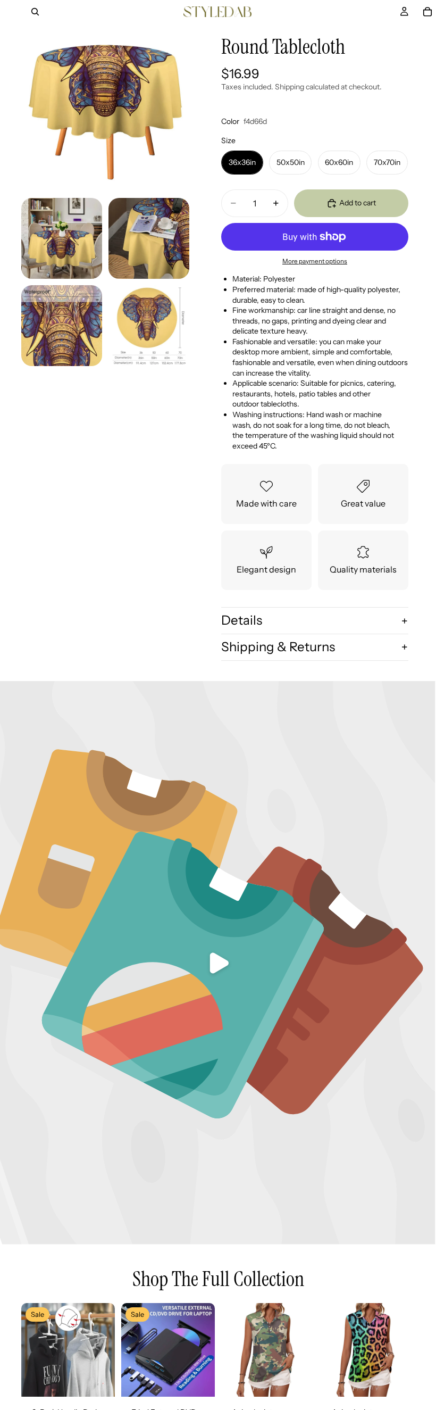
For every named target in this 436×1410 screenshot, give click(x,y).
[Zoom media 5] (148, 325)
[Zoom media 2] (61, 238)
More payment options (314, 261)
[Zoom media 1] (105, 107)
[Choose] (298, 1380)
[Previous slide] (33, 1350)
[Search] (35, 11)
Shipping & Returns (278, 646)
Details (241, 620)
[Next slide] (103, 1350)
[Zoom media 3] (148, 238)
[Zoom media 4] (61, 325)
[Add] (98, 1380)
